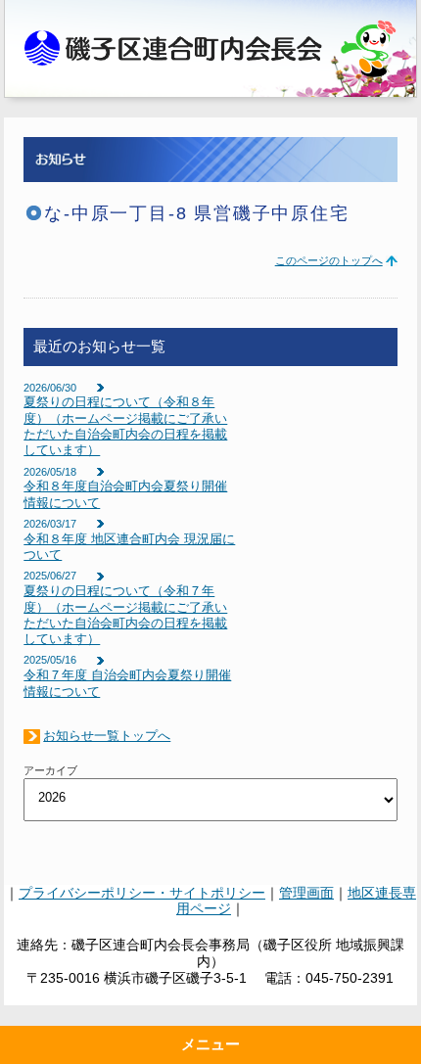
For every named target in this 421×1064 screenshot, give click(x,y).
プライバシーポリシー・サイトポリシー (142, 893)
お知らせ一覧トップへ (106, 736)
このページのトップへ (329, 260)
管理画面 (306, 893)
